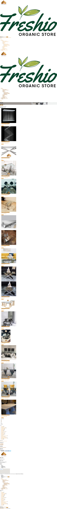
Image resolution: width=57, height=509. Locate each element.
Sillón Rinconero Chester (4, 437)
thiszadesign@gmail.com (3, 447)
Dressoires (2, 430)
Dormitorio (2, 495)
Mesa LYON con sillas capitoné (5, 361)
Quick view (8, 123)
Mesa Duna (2, 309)
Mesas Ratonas (2, 499)
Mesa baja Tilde (3, 246)
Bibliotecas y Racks (3, 427)
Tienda (2, 104)
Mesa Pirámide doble (4, 416)
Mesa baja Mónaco (3, 213)
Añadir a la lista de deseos (4, 123)
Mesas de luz (2, 433)
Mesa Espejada (3, 343)
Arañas (2, 492)
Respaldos (2, 434)
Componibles (2, 428)
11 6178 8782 (6, 37)
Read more (2, 160)
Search (7, 507)
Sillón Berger (2, 436)
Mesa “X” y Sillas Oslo (4, 195)
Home (0, 104)
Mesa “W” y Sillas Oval (4, 177)
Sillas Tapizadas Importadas (4, 435)
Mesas (2, 498)
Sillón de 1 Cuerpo (3, 502)
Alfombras (2, 426)
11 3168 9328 (3, 37)
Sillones (2, 438)
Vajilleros (2, 439)
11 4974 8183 (9, 37)
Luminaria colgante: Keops (5, 124)
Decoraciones (2, 429)
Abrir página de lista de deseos (3, 508)
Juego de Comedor (3, 431)
